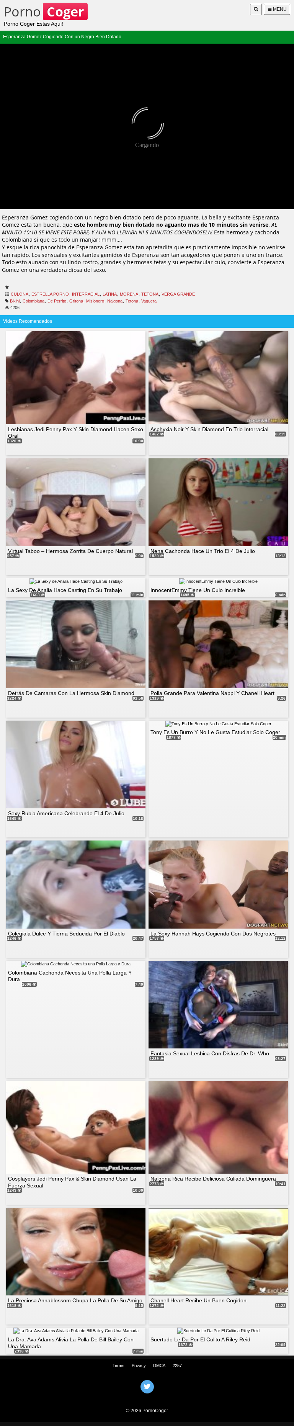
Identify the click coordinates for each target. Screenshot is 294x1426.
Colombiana (33, 301)
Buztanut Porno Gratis (147, 1396)
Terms (118, 1365)
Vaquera (149, 301)
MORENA (129, 294)
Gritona (76, 301)
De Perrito (56, 301)
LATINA (110, 294)
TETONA (149, 294)
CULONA (19, 294)
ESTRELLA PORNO (50, 294)
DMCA (159, 1365)
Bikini (15, 301)
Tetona (132, 301)
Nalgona (114, 301)
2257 (177, 1365)
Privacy (139, 1365)
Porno (44, 11)
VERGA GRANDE (178, 294)
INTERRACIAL (86, 294)
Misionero (95, 301)
